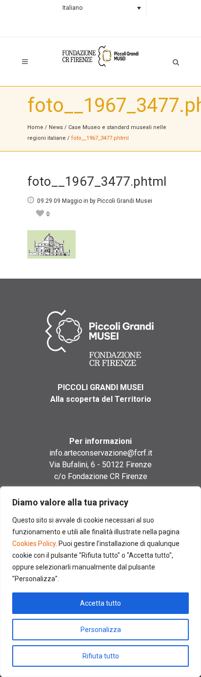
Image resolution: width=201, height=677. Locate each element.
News (56, 127)
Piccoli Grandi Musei (124, 200)
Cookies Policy (34, 543)
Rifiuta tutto (100, 656)
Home (35, 127)
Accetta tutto (100, 603)
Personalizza (100, 629)
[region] (100, 581)
